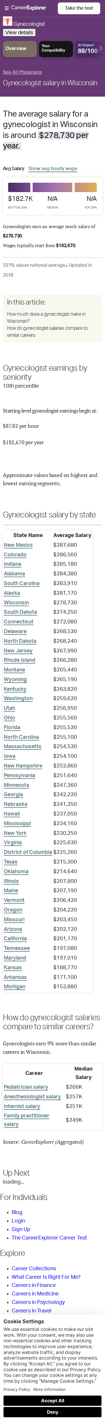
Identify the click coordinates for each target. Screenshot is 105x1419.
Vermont (14, 900)
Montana (14, 670)
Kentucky (15, 689)
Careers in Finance (34, 1285)
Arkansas (15, 977)
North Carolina (21, 737)
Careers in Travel (31, 1311)
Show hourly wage (52, 168)
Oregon (13, 910)
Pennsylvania (19, 775)
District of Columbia (28, 852)
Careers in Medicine (35, 1294)
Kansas (13, 967)
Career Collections (34, 1268)
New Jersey (18, 651)
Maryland (15, 958)
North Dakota (20, 641)
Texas (11, 862)
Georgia (13, 794)
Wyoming (15, 679)
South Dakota (20, 612)
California (15, 938)
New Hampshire (23, 766)
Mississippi (17, 823)
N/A (52, 202)
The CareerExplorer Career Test (49, 1238)
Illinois (11, 881)
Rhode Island (19, 660)
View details (19, 32)
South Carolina (22, 583)
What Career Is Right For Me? (46, 1277)
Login (18, 1221)
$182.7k (20, 202)
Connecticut (19, 622)
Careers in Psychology (38, 1302)
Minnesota (16, 785)
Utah (9, 708)
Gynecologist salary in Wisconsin (50, 83)
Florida (12, 727)
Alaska (12, 593)
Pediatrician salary (26, 1087)
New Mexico (18, 545)
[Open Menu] (31, 8)
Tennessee (17, 948)
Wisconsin (16, 603)
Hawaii (12, 814)
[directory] (52, 319)
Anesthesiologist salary (32, 1097)
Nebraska (15, 804)
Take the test (79, 8)
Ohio (9, 718)
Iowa (9, 756)
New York (15, 833)
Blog (17, 1212)
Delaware (15, 631)
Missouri (14, 919)
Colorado (15, 555)
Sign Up (21, 1229)
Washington (18, 698)
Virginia (13, 842)
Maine (11, 890)
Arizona (13, 929)
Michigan (14, 986)
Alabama (14, 574)
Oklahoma (16, 871)
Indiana (12, 564)
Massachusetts (22, 746)
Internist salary (22, 1106)
